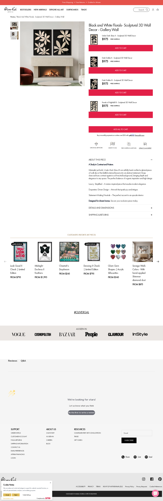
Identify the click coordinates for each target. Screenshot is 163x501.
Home (12, 16)
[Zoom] (80, 82)
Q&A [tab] (23, 360)
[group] (52, 53)
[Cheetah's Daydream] (69, 252)
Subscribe (128, 440)
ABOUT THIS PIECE (97, 159)
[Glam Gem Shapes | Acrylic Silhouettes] (118, 252)
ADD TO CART (120, 48)
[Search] (147, 9)
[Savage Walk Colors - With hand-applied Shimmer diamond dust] (142, 252)
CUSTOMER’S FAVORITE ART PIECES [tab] (81, 235)
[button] (158, 262)
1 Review (25, 282)
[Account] (153, 9)
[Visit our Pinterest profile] (160, 479)
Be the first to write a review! (81, 412)
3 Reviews (49, 282)
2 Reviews (98, 278)
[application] (155, 493)
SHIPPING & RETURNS (99, 214)
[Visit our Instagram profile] (144, 479)
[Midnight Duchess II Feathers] (45, 252)
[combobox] (141, 10)
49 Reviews (148, 289)
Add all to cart (120, 129)
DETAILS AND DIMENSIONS (101, 207)
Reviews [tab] (12, 360)
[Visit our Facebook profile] (152, 479)
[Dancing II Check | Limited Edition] (94, 252)
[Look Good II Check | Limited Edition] (20, 252)
